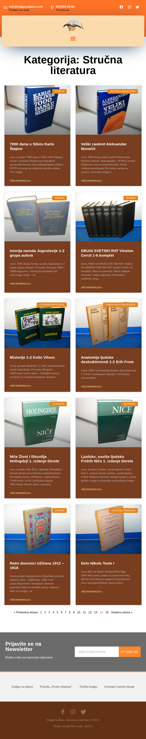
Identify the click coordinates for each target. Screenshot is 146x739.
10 (78, 612)
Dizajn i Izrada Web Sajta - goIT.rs (73, 726)
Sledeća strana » (121, 612)
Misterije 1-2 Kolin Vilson (32, 357)
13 (95, 612)
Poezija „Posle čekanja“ (56, 686)
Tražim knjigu (88, 686)
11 (84, 612)
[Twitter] (137, 7)
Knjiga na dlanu (22, 686)
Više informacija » (20, 181)
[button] (73, 38)
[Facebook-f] (62, 712)
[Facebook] (121, 7)
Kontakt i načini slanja (119, 686)
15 (107, 612)
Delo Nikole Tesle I (97, 563)
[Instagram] (129, 7)
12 (90, 612)
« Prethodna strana (26, 612)
